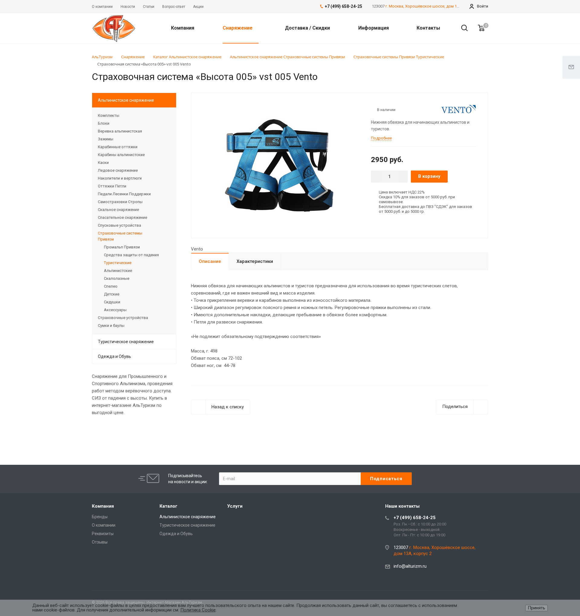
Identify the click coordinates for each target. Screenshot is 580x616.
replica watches (268, 431)
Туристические (117, 262)
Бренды (100, 516)
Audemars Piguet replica (151, 431)
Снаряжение (238, 28)
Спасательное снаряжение (122, 217)
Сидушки (112, 302)
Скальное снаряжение (118, 209)
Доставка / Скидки (307, 28)
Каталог (168, 506)
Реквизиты (103, 533)
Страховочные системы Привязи (120, 236)
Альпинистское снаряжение (126, 100)
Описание (210, 261)
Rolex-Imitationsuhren (228, 431)
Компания (183, 28)
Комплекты (108, 115)
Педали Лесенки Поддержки (124, 194)
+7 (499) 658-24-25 (415, 517)
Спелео (111, 286)
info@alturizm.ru (410, 566)
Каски (103, 162)
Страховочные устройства (123, 317)
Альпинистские (118, 270)
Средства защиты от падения (131, 255)
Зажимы (105, 139)
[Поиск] (462, 28)
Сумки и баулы (111, 325)
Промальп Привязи (122, 247)
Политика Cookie (198, 610)
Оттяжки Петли (112, 186)
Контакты (428, 28)
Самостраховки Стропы (120, 201)
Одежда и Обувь (114, 356)
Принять (536, 608)
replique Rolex (190, 431)
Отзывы (100, 542)
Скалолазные (116, 278)
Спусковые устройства (119, 225)
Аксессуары (115, 310)
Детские (111, 294)
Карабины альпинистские (121, 154)
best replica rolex (109, 431)
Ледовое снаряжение (118, 170)
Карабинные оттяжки (117, 147)
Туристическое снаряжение (126, 341)
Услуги (235, 506)
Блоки (103, 123)
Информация (374, 28)
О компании (103, 525)
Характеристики (255, 261)
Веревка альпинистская (120, 131)
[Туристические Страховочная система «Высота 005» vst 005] (279, 165)
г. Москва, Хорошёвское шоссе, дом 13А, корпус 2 (432, 6)
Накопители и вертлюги (120, 178)
